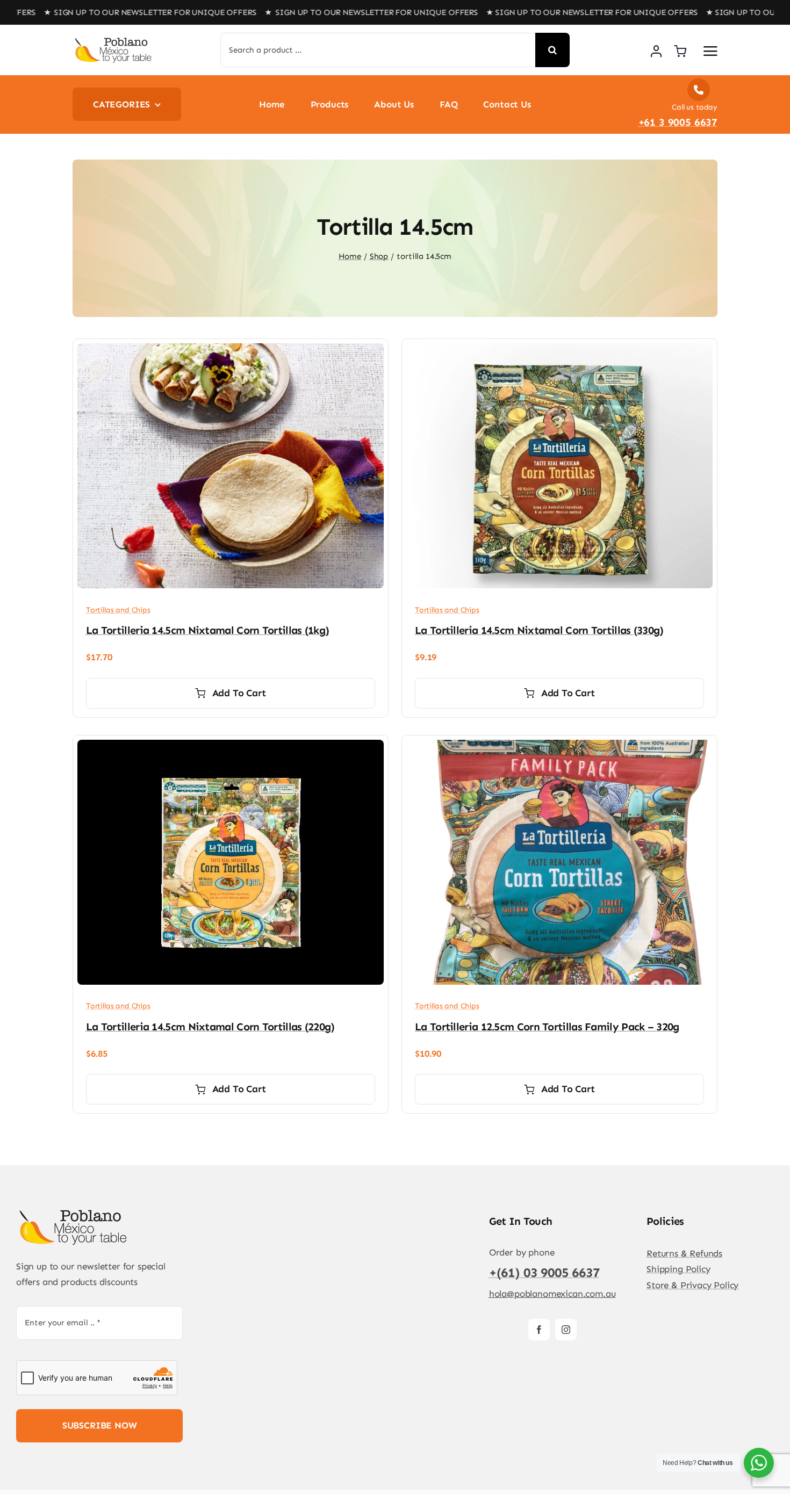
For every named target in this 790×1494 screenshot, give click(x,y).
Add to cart (239, 693)
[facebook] (539, 1329)
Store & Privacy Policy (692, 1285)
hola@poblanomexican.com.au (552, 1293)
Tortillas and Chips (118, 610)
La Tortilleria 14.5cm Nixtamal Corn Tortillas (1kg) (207, 630)
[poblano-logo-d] (113, 40)
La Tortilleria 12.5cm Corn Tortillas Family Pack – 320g (547, 1026)
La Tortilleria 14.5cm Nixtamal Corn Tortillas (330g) (539, 630)
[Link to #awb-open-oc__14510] (710, 51)
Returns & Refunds (684, 1253)
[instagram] (566, 1329)
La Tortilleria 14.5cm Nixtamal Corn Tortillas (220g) (210, 1026)
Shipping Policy (678, 1269)
